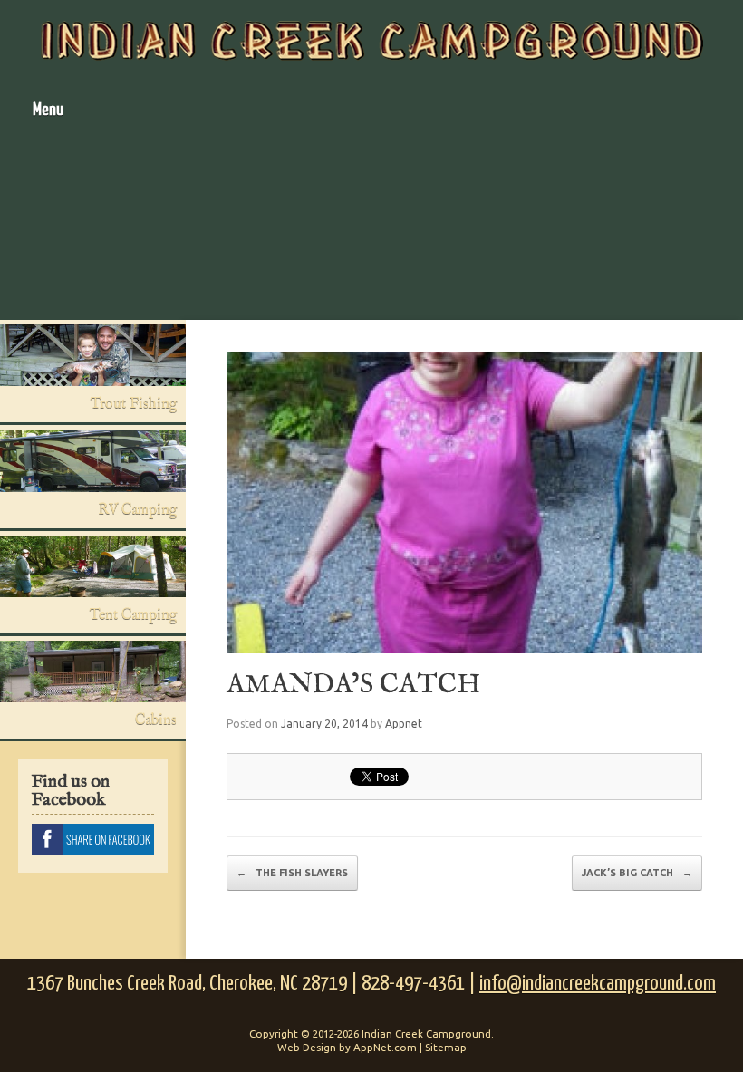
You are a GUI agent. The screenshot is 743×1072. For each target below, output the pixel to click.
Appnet (403, 723)
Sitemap (446, 1047)
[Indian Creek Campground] (371, 41)
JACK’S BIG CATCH (637, 872)
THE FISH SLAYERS (292, 872)
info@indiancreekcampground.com (597, 983)
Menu (48, 110)
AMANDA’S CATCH (353, 685)
